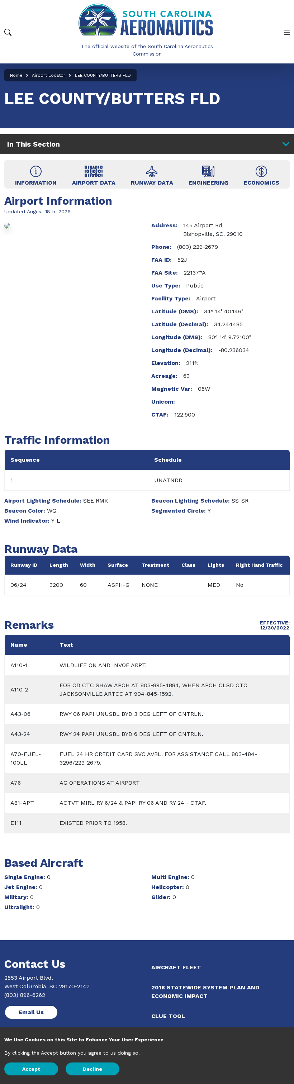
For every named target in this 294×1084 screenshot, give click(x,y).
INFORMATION (36, 182)
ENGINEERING (208, 182)
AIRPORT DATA (93, 182)
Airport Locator (48, 75)
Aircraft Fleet (176, 967)
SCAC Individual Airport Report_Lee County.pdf (261, 174)
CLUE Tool (168, 1016)
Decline (92, 1069)
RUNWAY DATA (152, 182)
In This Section (33, 144)
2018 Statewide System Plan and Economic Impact (205, 991)
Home (16, 75)
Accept (31, 1069)
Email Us (31, 1012)
